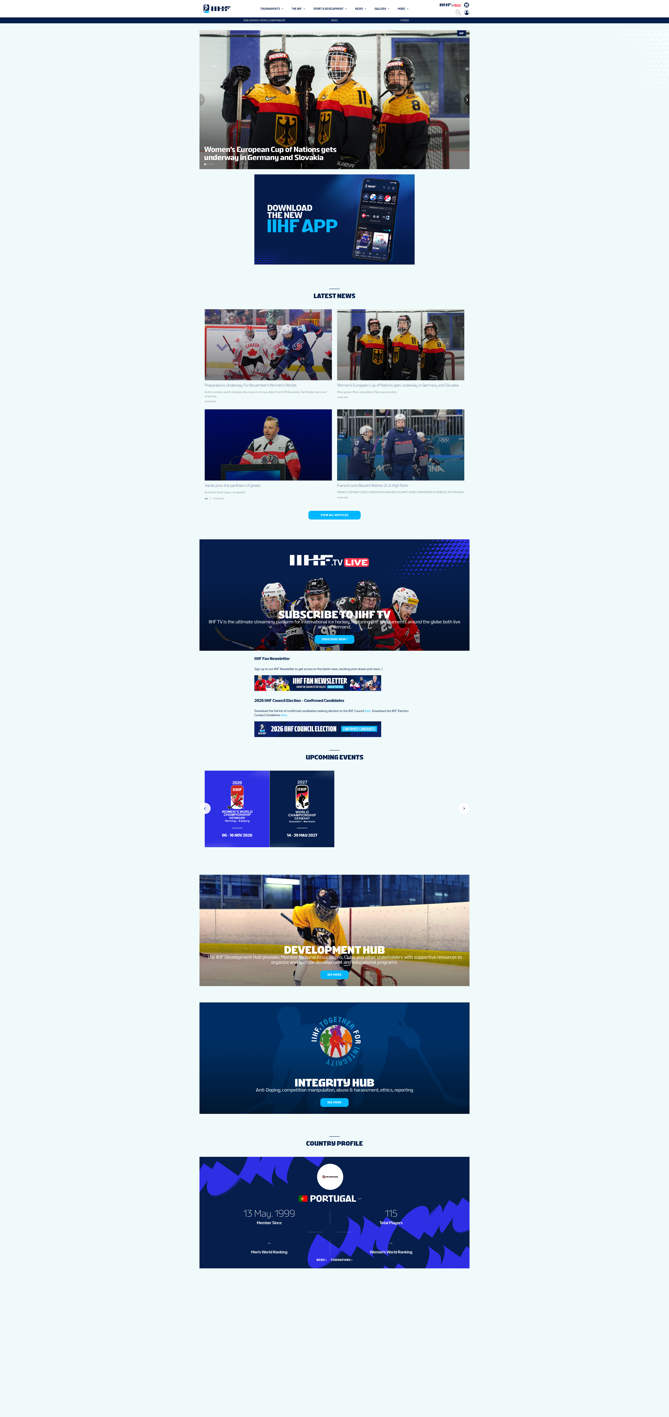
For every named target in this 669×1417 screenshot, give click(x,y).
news (321, 1259)
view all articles (334, 515)
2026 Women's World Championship (264, 20)
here (368, 711)
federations (341, 1259)
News (334, 20)
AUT (206, 499)
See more (334, 974)
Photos (405, 20)
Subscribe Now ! (334, 639)
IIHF (461, 33)
